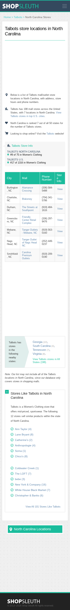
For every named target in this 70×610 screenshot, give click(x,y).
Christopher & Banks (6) (29, 495)
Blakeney (27, 199)
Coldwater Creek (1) (27, 468)
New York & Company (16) (30, 484)
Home (7, 17)
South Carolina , (44, 345)
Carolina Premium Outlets (27, 255)
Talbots (18, 17)
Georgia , (40, 341)
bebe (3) (20, 479)
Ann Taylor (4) (23, 429)
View (60, 189)
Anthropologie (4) (25, 445)
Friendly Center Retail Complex (29, 220)
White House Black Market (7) (32, 489)
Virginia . (39, 353)
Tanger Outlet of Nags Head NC (29, 242)
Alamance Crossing (27, 189)
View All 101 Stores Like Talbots (43, 506)
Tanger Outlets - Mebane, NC (30, 231)
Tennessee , (41, 349)
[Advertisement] (35, 63)
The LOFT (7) (23, 473)
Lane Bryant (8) (24, 434)
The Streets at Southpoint (30, 209)
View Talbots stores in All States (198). (46, 361)
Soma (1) (20, 450)
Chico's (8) (21, 456)
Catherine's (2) (23, 439)
